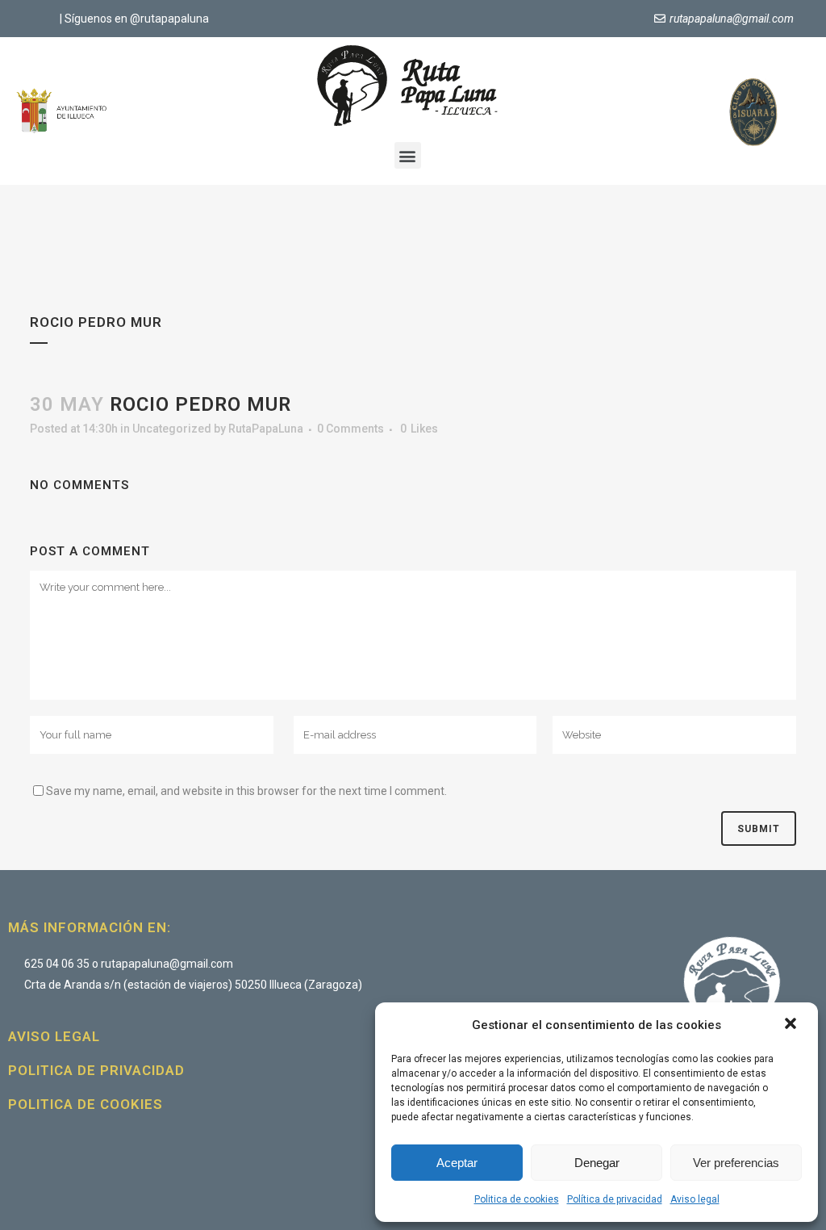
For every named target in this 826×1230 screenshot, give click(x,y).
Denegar (597, 1162)
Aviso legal (695, 1199)
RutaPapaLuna (265, 428)
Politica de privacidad (96, 1070)
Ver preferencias (736, 1162)
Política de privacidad (614, 1199)
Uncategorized (171, 428)
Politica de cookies (516, 1199)
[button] (792, 1025)
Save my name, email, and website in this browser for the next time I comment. (246, 790)
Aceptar (457, 1162)
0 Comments (350, 428)
